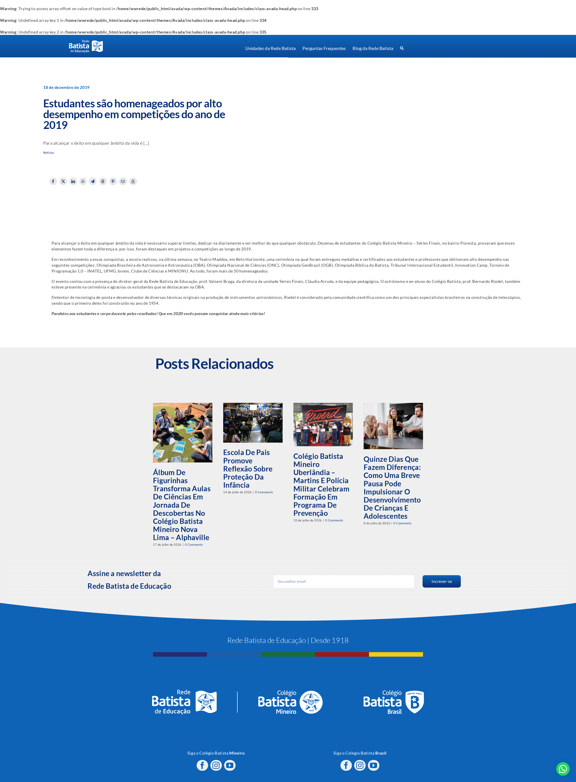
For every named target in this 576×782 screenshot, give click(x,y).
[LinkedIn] (73, 181)
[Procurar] (402, 48)
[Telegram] (93, 181)
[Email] (123, 181)
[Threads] (103, 181)
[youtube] (230, 765)
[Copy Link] (133, 181)
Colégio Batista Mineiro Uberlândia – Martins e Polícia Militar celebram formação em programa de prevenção (321, 484)
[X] (63, 181)
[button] (563, 769)
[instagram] (216, 765)
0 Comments (194, 544)
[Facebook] (53, 181)
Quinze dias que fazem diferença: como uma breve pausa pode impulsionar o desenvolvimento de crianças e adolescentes (392, 487)
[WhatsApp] (83, 181)
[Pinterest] (113, 181)
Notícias (48, 152)
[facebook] (202, 765)
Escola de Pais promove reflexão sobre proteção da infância (247, 468)
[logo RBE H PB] (86, 41)
